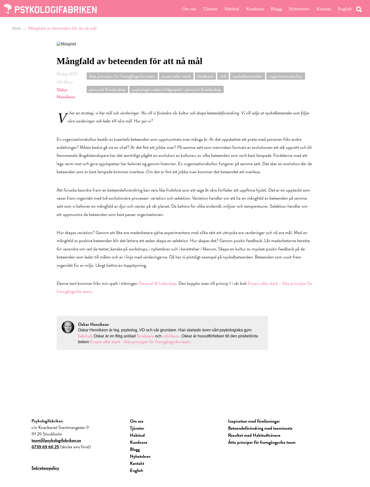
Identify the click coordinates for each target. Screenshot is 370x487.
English (345, 8)
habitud (85, 335)
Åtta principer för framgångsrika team (261, 442)
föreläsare (146, 335)
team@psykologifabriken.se (56, 440)
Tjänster (210, 8)
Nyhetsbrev (299, 8)
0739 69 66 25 (45, 446)
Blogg (276, 8)
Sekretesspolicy (45, 467)
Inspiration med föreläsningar (254, 421)
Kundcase (255, 8)
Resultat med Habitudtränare (254, 435)
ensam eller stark (176, 76)
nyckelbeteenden (248, 76)
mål (223, 76)
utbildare (170, 335)
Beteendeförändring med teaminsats (260, 428)
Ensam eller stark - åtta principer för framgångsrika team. (140, 341)
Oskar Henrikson (66, 93)
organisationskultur (286, 76)
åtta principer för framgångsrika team (122, 76)
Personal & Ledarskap (107, 89)
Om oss (189, 8)
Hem (16, 28)
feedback (205, 76)
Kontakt (323, 8)
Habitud (232, 8)
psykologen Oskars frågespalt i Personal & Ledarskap (176, 89)
